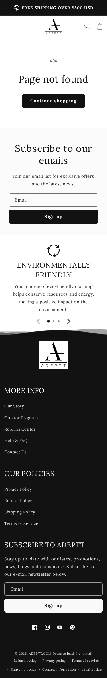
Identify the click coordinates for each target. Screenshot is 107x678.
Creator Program (21, 417)
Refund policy (25, 661)
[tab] (48, 321)
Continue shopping (53, 100)
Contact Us (15, 451)
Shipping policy (24, 669)
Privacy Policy (18, 489)
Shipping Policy (19, 512)
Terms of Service (21, 523)
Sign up (53, 216)
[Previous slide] (39, 321)
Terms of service (85, 661)
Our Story (14, 406)
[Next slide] (68, 321)
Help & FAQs (17, 440)
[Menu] (7, 26)
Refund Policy (18, 500)
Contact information (59, 669)
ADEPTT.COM (40, 654)
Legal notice (92, 669)
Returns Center (19, 429)
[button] (87, 26)
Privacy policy (54, 661)
